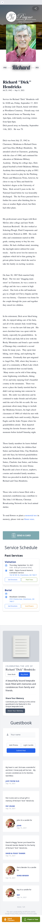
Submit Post (21, 750)
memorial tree (31, 515)
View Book (11, 674)
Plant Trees (29, 580)
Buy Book (24, 674)
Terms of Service (27, 914)
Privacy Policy (14, 914)
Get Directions (12, 580)
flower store (29, 519)
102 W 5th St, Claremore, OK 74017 (23, 575)
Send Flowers (29, 606)
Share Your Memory (15, 711)
